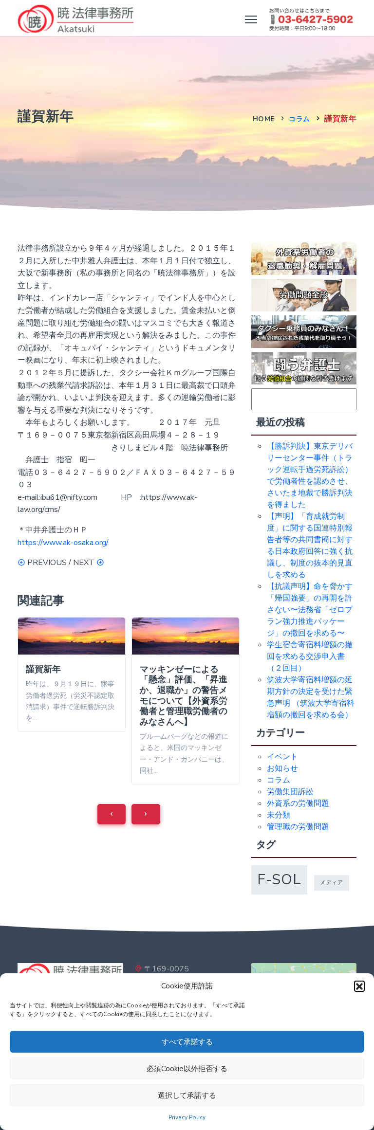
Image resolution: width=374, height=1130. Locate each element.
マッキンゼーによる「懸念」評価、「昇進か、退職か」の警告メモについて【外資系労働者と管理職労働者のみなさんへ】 (183, 695)
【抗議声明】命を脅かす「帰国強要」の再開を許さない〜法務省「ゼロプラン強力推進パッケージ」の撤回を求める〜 (310, 609)
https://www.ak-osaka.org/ (63, 542)
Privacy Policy (187, 1117)
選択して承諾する (187, 1095)
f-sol (279, 879)
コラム (299, 119)
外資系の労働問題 (298, 803)
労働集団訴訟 (290, 791)
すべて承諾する (187, 1042)
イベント (282, 756)
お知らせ (282, 768)
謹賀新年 (43, 669)
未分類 (278, 815)
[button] (359, 986)
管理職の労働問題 (298, 826)
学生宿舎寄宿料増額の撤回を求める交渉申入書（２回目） (310, 656)
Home (264, 119)
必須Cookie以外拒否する (187, 1069)
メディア (331, 882)
